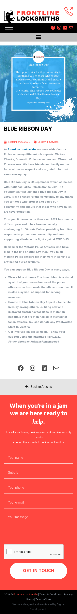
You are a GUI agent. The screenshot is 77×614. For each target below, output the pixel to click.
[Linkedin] (65, 28)
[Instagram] (59, 28)
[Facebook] (53, 28)
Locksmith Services (48, 142)
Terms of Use (43, 599)
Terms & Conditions (50, 594)
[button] (38, 37)
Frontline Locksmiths (22, 149)
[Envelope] (71, 28)
